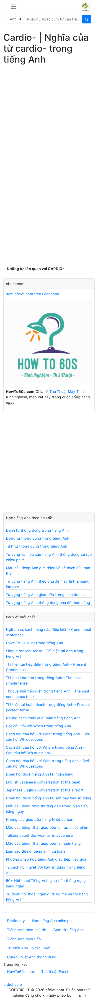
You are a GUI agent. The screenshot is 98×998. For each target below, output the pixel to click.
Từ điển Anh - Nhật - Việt (29, 948)
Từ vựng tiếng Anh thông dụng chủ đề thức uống (48, 602)
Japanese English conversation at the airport (44, 790)
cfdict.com (12, 984)
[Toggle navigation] (13, 6)
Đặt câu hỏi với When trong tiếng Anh (38, 726)
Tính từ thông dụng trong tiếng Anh (36, 546)
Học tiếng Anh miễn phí (52, 920)
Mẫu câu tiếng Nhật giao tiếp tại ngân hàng (43, 843)
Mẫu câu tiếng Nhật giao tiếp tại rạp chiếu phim (47, 827)
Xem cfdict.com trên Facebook (32, 294)
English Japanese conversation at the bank (43, 782)
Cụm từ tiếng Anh (68, 929)
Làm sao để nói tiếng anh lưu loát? (35, 851)
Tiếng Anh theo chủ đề (26, 929)
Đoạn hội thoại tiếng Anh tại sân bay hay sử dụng (48, 798)
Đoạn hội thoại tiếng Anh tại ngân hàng (39, 774)
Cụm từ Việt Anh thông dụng (32, 957)
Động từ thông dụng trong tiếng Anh (37, 538)
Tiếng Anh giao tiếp (24, 939)
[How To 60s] (49, 344)
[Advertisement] (49, 115)
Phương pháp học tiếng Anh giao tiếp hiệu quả (46, 859)
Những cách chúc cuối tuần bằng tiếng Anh (43, 718)
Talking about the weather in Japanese (39, 835)
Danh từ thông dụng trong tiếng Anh (37, 530)
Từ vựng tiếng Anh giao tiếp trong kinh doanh (45, 594)
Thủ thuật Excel (54, 971)
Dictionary (16, 920)
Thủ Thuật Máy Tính (66, 391)
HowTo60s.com (20, 971)
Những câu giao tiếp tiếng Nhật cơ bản (39, 819)
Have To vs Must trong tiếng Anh (34, 643)
